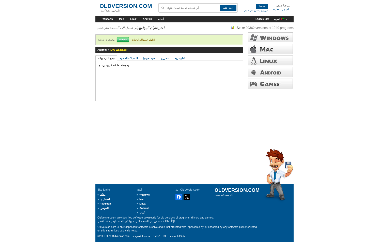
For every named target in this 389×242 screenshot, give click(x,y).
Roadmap (105, 203)
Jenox (181, 236)
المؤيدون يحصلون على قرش (256, 11)
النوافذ (270, 37)
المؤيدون (104, 208)
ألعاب (161, 19)
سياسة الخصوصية (141, 236)
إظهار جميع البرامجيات (143, 39)
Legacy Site (262, 19)
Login (275, 9)
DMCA (156, 236)
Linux (133, 19)
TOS (164, 236)
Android (147, 19)
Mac (121, 19)
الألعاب (270, 83)
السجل (285, 9)
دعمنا (262, 6)
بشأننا (103, 194)
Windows (108, 19)
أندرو (270, 72)
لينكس (270, 60)
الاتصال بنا (105, 199)
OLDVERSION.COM (125, 6)
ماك (270, 49)
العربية (277, 19)
